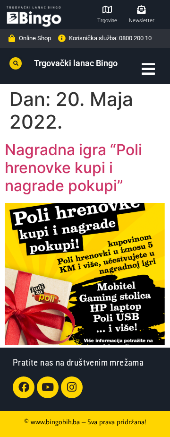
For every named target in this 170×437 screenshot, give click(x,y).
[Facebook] (23, 387)
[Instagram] (72, 387)
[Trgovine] (107, 9)
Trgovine (107, 20)
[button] (15, 63)
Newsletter (141, 20)
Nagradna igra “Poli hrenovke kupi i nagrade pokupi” (73, 167)
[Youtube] (48, 387)
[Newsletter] (141, 9)
